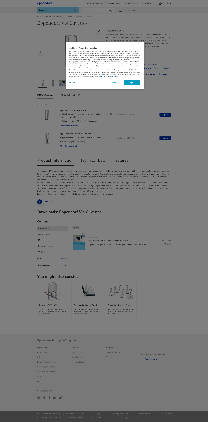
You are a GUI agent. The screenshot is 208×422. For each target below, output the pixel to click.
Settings (72, 82)
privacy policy (103, 76)
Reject (114, 82)
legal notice (114, 76)
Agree (132, 82)
